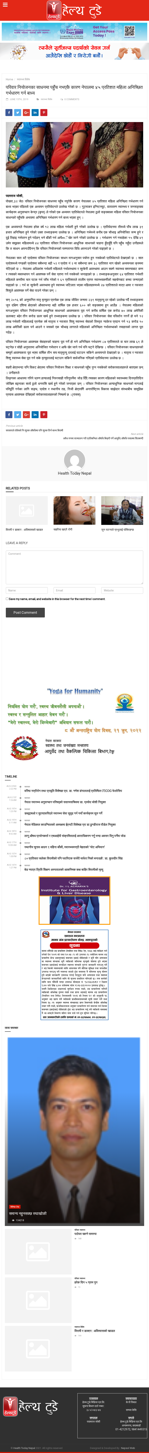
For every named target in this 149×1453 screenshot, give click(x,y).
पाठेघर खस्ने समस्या (85, 1234)
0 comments (71, 99)
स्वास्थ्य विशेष (23, 79)
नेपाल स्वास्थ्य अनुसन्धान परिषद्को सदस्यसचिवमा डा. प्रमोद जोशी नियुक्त (65, 802)
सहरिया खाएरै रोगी (63, 529)
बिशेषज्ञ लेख (14, 1207)
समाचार (27, 786)
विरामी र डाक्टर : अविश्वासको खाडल (24, 529)
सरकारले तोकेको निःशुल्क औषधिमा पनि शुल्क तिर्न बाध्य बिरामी (34, 430)
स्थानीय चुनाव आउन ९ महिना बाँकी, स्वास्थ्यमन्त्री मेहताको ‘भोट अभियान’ (64, 847)
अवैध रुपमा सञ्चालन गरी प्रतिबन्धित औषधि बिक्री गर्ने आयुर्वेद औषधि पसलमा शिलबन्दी (103, 438)
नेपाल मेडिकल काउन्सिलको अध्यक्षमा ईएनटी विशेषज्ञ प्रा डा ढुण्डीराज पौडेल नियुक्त (70, 824)
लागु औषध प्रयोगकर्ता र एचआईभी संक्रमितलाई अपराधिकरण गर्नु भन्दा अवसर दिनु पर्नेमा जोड (75, 836)
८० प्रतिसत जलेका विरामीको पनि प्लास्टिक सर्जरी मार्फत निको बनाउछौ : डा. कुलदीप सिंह (73, 858)
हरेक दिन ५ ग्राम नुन (85, 1282)
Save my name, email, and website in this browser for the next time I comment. (57, 599)
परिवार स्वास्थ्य (79, 1230)
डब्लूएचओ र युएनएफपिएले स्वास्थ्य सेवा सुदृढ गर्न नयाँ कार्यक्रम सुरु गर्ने (63, 813)
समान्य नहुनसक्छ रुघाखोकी (28, 1213)
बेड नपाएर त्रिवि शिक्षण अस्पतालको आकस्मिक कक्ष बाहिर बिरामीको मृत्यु (63, 869)
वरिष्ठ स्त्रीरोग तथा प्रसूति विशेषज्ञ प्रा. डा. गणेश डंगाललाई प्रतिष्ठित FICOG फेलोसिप (73, 791)
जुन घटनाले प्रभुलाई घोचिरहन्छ (117, 529)
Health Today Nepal (74, 473)
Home (9, 79)
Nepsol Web (128, 1448)
